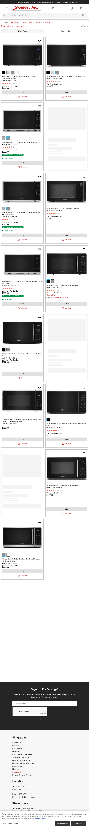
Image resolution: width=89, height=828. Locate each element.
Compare (24, 96)
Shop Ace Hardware (20, 757)
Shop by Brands (18, 772)
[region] (44, 819)
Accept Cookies (62, 823)
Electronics (17, 745)
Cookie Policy (41, 818)
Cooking (23, 22)
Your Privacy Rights (10, 823)
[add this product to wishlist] (39, 41)
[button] (7, 8)
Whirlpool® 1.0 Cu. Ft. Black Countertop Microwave (62, 285)
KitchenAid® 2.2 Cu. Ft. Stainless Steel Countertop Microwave (21, 142)
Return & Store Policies (22, 775)
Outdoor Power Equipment (24, 763)
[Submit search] (83, 15)
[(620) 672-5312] (72, 8)
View (22, 92)
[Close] (85, 814)
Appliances (15, 22)
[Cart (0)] (81, 8)
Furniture (16, 751)
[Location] (62, 8)
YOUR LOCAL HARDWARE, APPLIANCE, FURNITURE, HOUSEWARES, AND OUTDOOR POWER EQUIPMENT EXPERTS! (46, 2)
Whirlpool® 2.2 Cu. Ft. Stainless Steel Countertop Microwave (65, 76)
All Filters (23, 31)
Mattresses (17, 748)
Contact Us (17, 766)
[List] (53, 8)
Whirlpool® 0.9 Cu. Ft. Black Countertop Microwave (62, 485)
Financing (16, 769)
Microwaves (47, 22)
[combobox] (66, 31)
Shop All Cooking (34, 22)
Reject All (78, 823)
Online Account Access (22, 760)
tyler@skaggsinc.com (27, 797)
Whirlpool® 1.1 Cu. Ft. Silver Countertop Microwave (62, 209)
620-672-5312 (25, 794)
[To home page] (26, 8)
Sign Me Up (44, 720)
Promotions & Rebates (22, 754)
